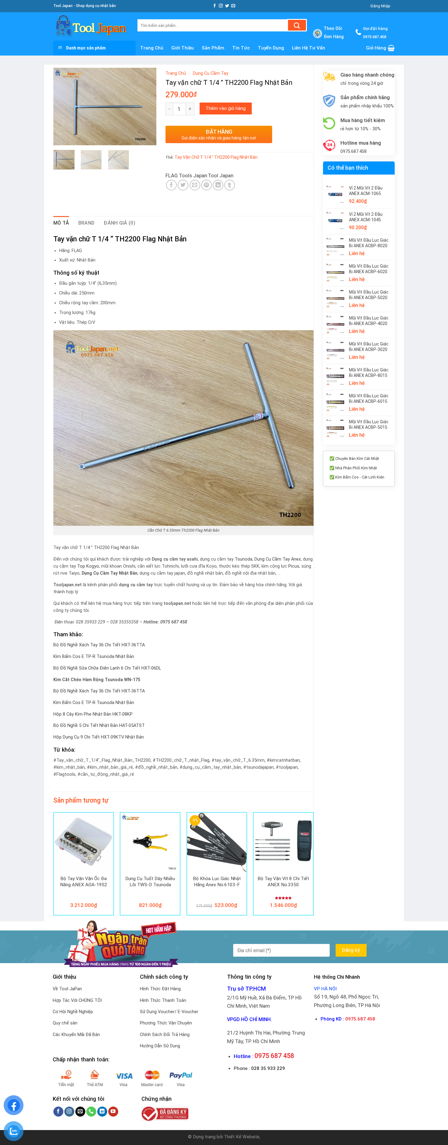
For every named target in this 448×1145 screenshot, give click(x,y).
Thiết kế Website (241, 1137)
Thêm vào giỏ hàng (225, 108)
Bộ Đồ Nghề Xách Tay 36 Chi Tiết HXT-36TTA (99, 645)
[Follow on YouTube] (113, 1112)
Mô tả (61, 223)
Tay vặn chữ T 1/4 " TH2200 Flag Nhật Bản (216, 157)
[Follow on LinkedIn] (102, 1112)
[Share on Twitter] (183, 185)
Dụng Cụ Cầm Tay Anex (277, 559)
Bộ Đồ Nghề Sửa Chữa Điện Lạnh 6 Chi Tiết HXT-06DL (107, 668)
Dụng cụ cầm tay (210, 73)
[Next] (146, 106)
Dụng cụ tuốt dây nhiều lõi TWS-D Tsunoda (150, 881)
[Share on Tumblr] (229, 185)
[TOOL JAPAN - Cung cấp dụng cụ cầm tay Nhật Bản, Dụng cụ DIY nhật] (90, 26)
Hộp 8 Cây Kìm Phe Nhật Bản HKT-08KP (93, 714)
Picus (293, 566)
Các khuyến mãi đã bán (76, 1034)
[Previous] (63, 106)
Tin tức (241, 48)
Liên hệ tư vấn (308, 48)
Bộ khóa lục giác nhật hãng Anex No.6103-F (217, 881)
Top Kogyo (88, 566)
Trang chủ (151, 48)
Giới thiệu (182, 48)
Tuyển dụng (271, 48)
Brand (86, 223)
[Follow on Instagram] (221, 6)
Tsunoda (243, 559)
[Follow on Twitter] (227, 6)
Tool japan (220, 175)
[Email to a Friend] (195, 185)
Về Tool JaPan (67, 988)
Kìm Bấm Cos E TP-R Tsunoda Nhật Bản (93, 656)
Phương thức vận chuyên (166, 1023)
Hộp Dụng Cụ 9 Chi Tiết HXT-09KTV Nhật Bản (98, 737)
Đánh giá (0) (119, 223)
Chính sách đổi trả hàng (165, 1034)
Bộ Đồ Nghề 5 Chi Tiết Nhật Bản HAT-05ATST (99, 725)
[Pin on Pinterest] (206, 185)
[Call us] (91, 1112)
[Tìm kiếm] (297, 25)
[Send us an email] (233, 6)
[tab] (61, 223)
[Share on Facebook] (171, 185)
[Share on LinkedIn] (218, 185)
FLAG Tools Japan (186, 175)
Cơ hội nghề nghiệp (73, 1011)
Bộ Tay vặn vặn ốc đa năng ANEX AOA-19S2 (83, 881)
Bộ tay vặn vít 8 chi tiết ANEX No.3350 (283, 881)
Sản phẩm (213, 48)
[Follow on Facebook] (215, 6)
